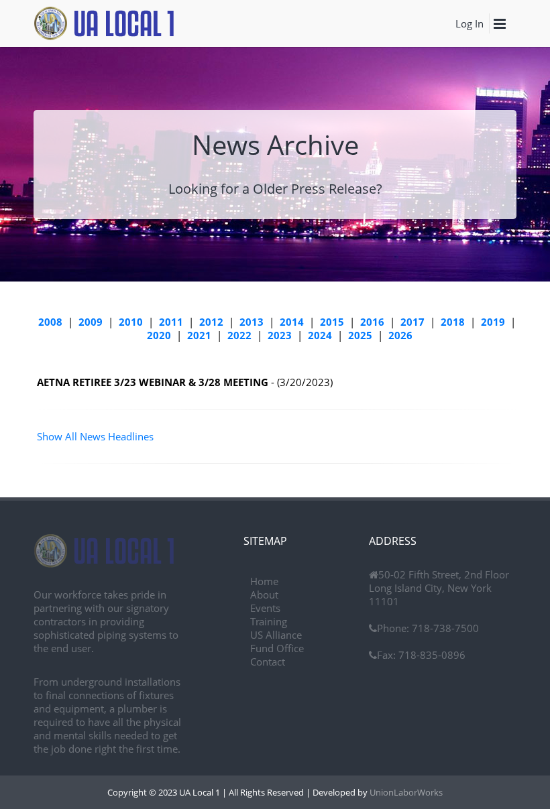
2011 (171, 321)
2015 (332, 321)
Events (265, 608)
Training (268, 621)
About (264, 594)
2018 (453, 321)
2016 (372, 321)
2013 (251, 321)
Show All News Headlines (95, 436)
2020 (159, 335)
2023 (280, 335)
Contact (267, 661)
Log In (469, 23)
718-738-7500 (444, 628)
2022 (239, 335)
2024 (320, 335)
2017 (412, 321)
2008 (50, 321)
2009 (90, 321)
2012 (211, 321)
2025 (360, 335)
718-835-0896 (430, 655)
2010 (131, 321)
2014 (292, 321)
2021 (199, 335)
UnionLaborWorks (405, 792)
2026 (400, 335)
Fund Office (277, 648)
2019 (493, 321)
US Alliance (276, 634)
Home (264, 581)
